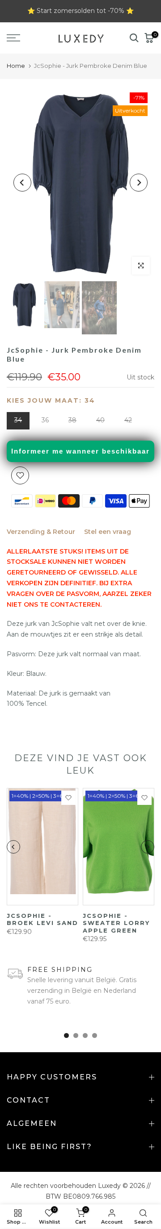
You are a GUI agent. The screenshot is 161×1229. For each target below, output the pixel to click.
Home (16, 65)
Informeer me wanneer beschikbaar (80, 451)
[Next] (139, 183)
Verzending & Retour (41, 532)
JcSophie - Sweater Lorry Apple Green (116, 923)
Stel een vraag (107, 532)
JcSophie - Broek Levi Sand (42, 919)
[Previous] (22, 183)
